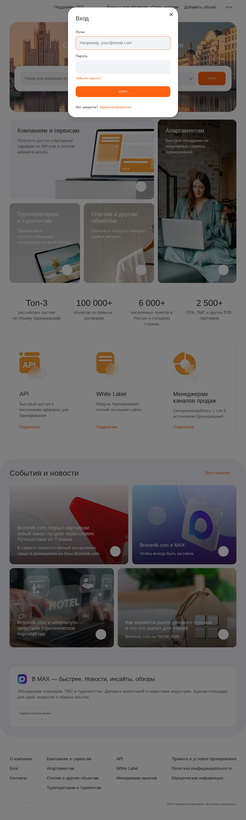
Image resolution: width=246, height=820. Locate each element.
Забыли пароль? (89, 78)
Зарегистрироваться (115, 107)
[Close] (171, 14)
